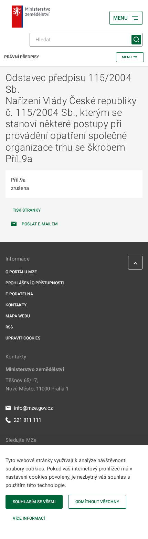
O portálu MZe (21, 272)
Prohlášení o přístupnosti (35, 283)
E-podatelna (19, 294)
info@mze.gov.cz (33, 408)
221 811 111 (27, 420)
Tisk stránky (27, 210)
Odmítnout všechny (97, 501)
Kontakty (16, 305)
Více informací (29, 518)
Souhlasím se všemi (34, 501)
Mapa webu (18, 316)
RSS (9, 327)
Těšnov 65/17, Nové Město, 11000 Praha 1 (37, 384)
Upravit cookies (23, 338)
